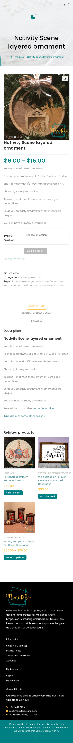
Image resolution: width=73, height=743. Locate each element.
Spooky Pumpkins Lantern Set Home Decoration (19, 543)
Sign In (9, 675)
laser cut (8, 285)
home (38, 281)
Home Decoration (43, 408)
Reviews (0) (36, 320)
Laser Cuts (36, 277)
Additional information (37, 313)
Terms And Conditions (18, 655)
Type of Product (9, 238)
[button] (14, 259)
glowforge (28, 281)
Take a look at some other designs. (24, 416)
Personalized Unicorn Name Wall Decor (16, 478)
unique (49, 285)
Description (36, 305)
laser (60, 281)
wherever (59, 285)
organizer (19, 285)
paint (41, 285)
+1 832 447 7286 (16, 707)
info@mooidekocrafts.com (23, 711)
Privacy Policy (13, 650)
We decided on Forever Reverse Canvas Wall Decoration (52, 480)
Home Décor (49, 281)
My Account (12, 680)
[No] (68, 731)
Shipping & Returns (16, 645)
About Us (11, 660)
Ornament (32, 285)
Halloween (9, 537)
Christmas (23, 277)
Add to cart (35, 251)
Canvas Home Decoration (51, 472)
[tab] (36, 306)
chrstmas (16, 281)
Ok (36, 736)
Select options (15, 557)
